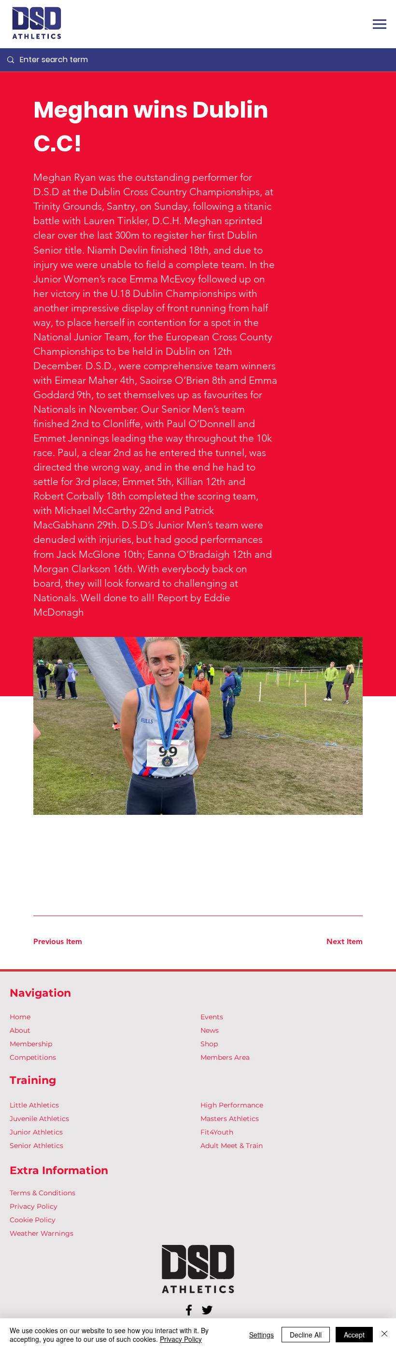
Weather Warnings (41, 1233)
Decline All (306, 1334)
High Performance (231, 1105)
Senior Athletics (36, 1145)
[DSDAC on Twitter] (207, 1310)
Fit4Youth (216, 1132)
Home (20, 1017)
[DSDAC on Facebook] (189, 1310)
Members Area (225, 1057)
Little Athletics (34, 1105)
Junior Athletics (36, 1132)
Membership (31, 1044)
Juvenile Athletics (39, 1118)
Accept (354, 1334)
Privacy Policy (33, 1206)
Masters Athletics (229, 1118)
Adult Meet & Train (231, 1145)
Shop (209, 1044)
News (209, 1030)
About (20, 1030)
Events (211, 1017)
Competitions (33, 1057)
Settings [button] (261, 1334)
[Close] (384, 1334)
